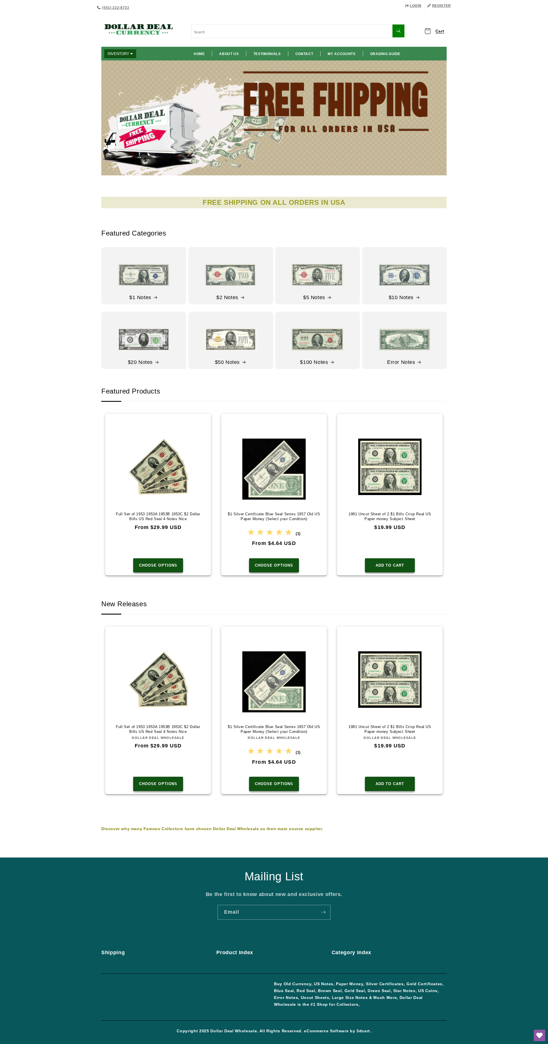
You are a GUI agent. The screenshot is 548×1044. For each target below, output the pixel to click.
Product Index (234, 952)
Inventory (119, 54)
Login (415, 6)
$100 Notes (314, 362)
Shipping (113, 952)
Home (199, 54)
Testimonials (267, 54)
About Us (229, 54)
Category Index (351, 952)
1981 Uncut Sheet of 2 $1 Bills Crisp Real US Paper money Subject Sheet (389, 516)
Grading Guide (385, 54)
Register (441, 6)
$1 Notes (140, 297)
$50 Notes (227, 362)
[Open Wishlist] (539, 1035)
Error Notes (401, 362)
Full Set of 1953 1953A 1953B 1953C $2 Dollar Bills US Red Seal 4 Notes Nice (158, 516)
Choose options (158, 565)
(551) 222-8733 (115, 8)
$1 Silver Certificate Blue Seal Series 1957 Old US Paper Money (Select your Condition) (274, 516)
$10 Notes (400, 297)
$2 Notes (227, 297)
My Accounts (341, 54)
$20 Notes (140, 362)
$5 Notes (314, 297)
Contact (304, 54)
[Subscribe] (323, 912)
